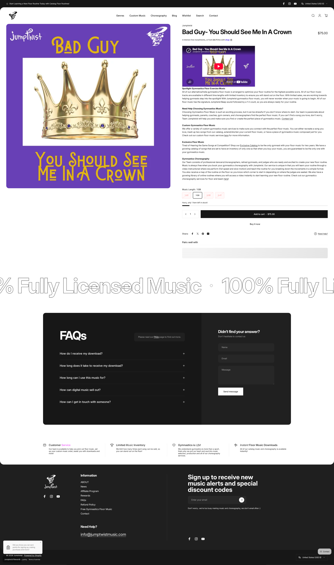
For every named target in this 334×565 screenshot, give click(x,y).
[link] (103, 534)
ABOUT (85, 482)
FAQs (156, 337)
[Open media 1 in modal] (88, 106)
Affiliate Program (90, 491)
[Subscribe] (241, 500)
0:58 (209, 195)
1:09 (197, 195)
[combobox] (315, 3)
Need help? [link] (323, 234)
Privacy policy (22, 559)
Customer (59, 445)
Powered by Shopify (32, 555)
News (84, 486)
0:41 (220, 195)
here (226, 135)
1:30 (186, 195)
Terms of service (34, 559)
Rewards (85, 495)
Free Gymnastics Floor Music (96, 509)
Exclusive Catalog (249, 145)
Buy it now (255, 224)
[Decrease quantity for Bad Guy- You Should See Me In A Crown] (185, 214)
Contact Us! (287, 118)
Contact (85, 513)
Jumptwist (187, 25)
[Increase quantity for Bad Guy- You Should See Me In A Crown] (195, 214)
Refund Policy (88, 504)
